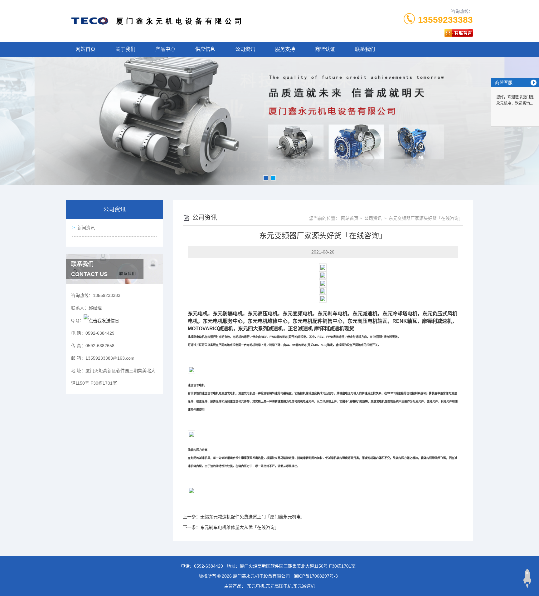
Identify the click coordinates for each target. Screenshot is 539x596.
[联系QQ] (101, 320)
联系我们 (365, 49)
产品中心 (165, 49)
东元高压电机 (263, 313)
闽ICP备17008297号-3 (316, 576)
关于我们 (125, 49)
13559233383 (445, 20)
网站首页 (85, 49)
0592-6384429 (208, 566)
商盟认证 (325, 49)
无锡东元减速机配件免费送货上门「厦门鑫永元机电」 (252, 516)
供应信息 (205, 49)
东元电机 (198, 313)
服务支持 (285, 49)
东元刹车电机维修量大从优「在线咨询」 (239, 527)
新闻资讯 (86, 227)
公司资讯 (245, 49)
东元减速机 (364, 313)
